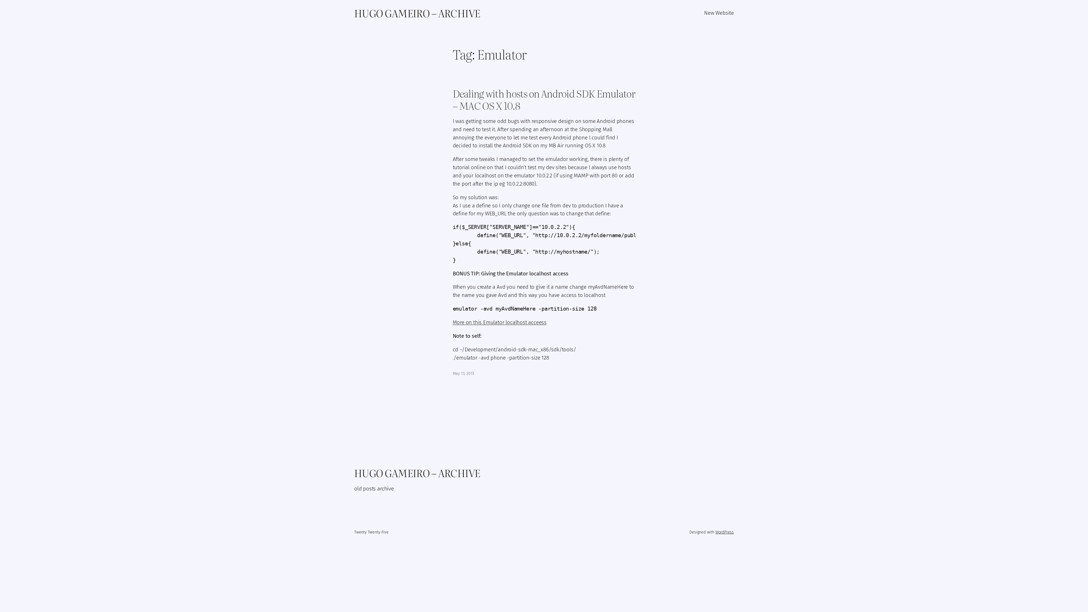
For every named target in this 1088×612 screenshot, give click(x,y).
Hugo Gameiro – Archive (417, 13)
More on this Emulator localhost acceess (500, 322)
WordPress (724, 532)
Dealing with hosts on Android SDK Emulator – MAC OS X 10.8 (544, 99)
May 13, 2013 (463, 373)
